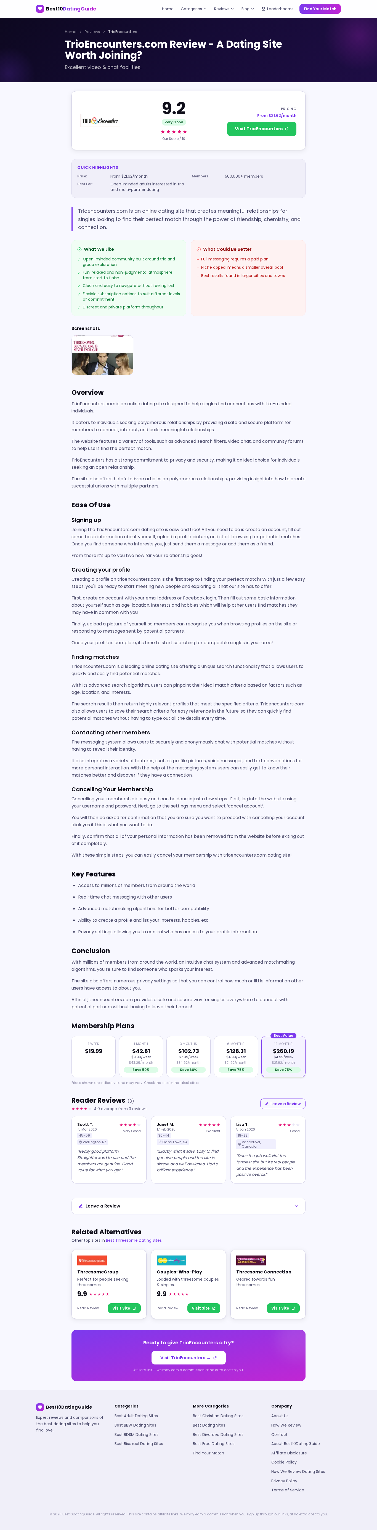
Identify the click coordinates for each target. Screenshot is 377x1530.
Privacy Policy (284, 1481)
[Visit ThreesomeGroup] (109, 1284)
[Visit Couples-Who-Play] (188, 1284)
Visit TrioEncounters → (185, 1358)
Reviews (221, 9)
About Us (279, 1416)
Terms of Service (287, 1490)
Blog (245, 9)
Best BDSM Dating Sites (136, 1434)
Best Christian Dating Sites (218, 1416)
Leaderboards (280, 9)
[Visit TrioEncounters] (188, 120)
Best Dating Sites (209, 1425)
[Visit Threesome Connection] (268, 1284)
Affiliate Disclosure (289, 1453)
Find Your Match (320, 9)
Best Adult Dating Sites (136, 1416)
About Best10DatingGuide (295, 1443)
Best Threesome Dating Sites (134, 1240)
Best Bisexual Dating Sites (139, 1443)
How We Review (286, 1425)
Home (168, 9)
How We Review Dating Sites (298, 1471)
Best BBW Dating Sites (135, 1425)
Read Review (88, 1308)
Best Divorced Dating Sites (218, 1434)
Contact (279, 1434)
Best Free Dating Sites (214, 1443)
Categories (191, 9)
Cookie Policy (284, 1462)
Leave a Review (285, 1104)
